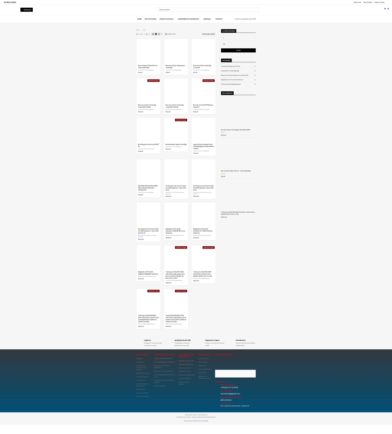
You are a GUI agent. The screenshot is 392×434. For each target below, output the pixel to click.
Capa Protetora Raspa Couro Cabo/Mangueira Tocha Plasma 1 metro (203, 146)
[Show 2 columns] (153, 34)
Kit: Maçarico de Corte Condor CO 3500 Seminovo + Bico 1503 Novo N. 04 (148, 231)
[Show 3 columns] (156, 34)
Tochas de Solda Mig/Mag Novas (174, 280)
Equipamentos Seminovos (188, 19)
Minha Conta (358, 2)
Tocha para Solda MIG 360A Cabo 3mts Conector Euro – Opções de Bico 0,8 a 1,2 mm (202, 274)
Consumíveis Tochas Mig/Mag (146, 70)
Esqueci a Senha (379, 2)
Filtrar (238, 50)
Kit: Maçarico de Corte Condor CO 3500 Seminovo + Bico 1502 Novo (176, 188)
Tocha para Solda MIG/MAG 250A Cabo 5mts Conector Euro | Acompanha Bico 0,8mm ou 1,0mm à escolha (148, 318)
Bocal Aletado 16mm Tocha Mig (176, 144)
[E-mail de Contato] (217, 392)
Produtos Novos (166, 19)
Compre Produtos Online (164, 354)
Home (139, 19)
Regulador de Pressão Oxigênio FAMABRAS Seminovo (148, 273)
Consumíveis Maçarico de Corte (201, 109)
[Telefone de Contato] (217, 386)
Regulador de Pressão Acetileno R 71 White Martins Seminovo (203, 231)
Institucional (150, 19)
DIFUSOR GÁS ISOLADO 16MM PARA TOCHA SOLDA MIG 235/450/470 (147, 188)
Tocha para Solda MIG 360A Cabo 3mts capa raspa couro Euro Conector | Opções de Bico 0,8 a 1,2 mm (175, 275)
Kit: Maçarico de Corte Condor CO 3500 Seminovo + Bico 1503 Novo (203, 188)
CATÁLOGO (27, 10)
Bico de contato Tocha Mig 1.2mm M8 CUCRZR (147, 106)
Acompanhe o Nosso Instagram (231, 397)
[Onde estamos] (217, 405)
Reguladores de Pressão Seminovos (175, 235)
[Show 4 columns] (159, 34)
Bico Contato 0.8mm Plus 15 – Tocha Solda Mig (148, 66)
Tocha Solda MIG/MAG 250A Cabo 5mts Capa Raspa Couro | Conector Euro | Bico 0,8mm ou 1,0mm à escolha (176, 318)
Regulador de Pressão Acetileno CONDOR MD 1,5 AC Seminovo (175, 231)
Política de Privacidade (201, 421)
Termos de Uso (188, 421)
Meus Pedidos (368, 2)
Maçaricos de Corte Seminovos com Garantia (234, 75)
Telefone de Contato (227, 385)
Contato (218, 19)
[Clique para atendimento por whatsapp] (384, 430)
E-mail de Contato (227, 391)
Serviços (207, 19)
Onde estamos (226, 403)
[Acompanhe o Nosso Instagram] (217, 398)
